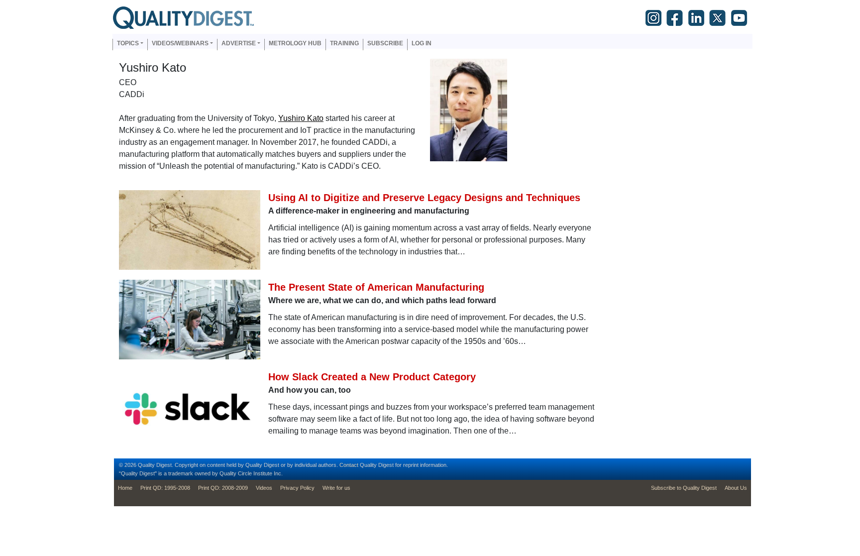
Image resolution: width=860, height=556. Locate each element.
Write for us (336, 488)
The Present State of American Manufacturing (376, 287)
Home (125, 488)
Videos (264, 488)
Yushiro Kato (300, 118)
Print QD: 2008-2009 (223, 488)
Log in (421, 43)
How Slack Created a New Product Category (372, 376)
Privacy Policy (297, 488)
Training (344, 43)
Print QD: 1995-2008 (165, 488)
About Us (736, 488)
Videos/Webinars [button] (180, 43)
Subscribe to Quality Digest (684, 488)
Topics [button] (128, 43)
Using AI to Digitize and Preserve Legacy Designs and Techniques (424, 197)
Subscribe (385, 43)
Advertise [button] (238, 43)
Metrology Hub (295, 43)
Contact (348, 465)
